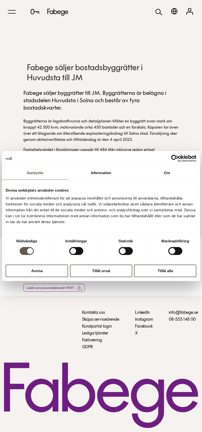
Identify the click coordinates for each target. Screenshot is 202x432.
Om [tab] (167, 173)
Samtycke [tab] (35, 173)
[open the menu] (12, 12)
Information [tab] (101, 173)
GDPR (87, 347)
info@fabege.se (183, 313)
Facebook (144, 326)
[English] (174, 11)
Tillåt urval (101, 271)
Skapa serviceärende (100, 319)
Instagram (144, 319)
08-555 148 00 (182, 319)
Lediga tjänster (95, 333)
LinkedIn (142, 313)
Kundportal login (97, 326)
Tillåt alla (165, 271)
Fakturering (92, 340)
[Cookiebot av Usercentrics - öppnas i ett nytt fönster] (174, 158)
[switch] (76, 251)
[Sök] (158, 12)
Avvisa (37, 271)
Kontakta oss (93, 313)
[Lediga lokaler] (35, 11)
